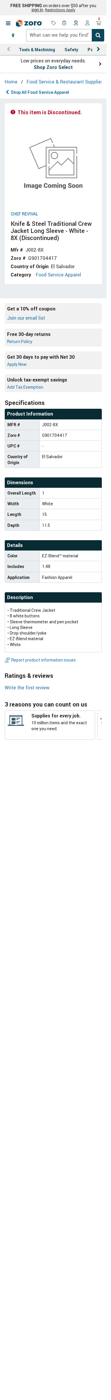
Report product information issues (43, 660)
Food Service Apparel (58, 274)
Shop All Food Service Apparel (40, 92)
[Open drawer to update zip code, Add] (13, 35)
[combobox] (65, 35)
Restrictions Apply (60, 9)
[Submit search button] (98, 35)
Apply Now (17, 364)
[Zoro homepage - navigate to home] (29, 23)
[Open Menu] (8, 23)
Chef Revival (24, 214)
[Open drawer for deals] (53, 23)
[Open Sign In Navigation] (87, 23)
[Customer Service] (76, 23)
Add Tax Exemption (25, 387)
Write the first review (27, 687)
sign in (37, 10)
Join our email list (26, 318)
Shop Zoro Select (53, 67)
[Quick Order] (64, 23)
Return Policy (19, 341)
